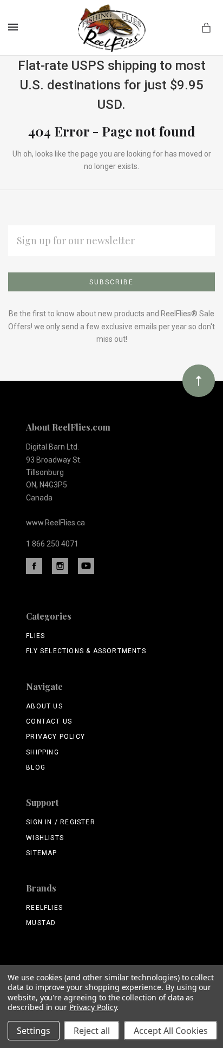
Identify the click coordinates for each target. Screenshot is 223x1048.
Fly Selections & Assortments (86, 651)
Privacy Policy (55, 736)
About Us (44, 706)
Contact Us (49, 721)
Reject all (92, 1031)
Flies (35, 636)
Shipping (42, 752)
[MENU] (15, 27)
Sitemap (41, 853)
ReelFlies (44, 908)
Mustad (41, 923)
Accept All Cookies (171, 1031)
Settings (33, 1031)
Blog (35, 767)
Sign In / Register (60, 822)
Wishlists (45, 838)
